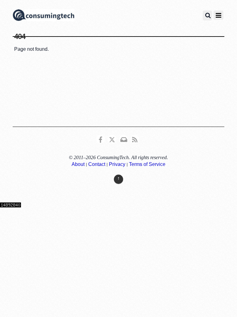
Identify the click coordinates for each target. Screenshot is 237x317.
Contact (96, 164)
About (78, 164)
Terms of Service (147, 164)
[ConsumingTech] (43, 16)
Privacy (117, 164)
